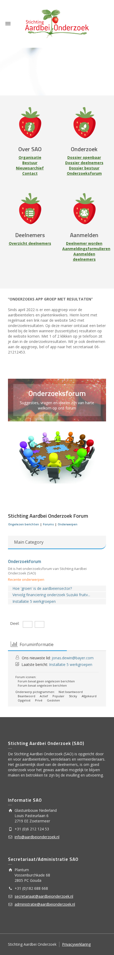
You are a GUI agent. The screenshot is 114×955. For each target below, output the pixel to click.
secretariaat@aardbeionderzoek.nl (44, 896)
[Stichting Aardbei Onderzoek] (57, 23)
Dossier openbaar (84, 157)
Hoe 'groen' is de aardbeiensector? (42, 588)
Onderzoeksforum (84, 173)
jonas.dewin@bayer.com (73, 657)
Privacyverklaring (76, 944)
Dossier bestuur (84, 168)
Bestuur (29, 162)
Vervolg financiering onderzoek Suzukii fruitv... (51, 594)
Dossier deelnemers (84, 162)
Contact (30, 173)
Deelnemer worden (84, 243)
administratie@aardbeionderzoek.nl (45, 904)
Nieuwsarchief (30, 168)
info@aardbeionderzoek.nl (37, 836)
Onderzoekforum (24, 561)
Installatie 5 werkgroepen (34, 601)
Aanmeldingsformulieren (86, 248)
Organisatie (30, 157)
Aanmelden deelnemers (84, 256)
